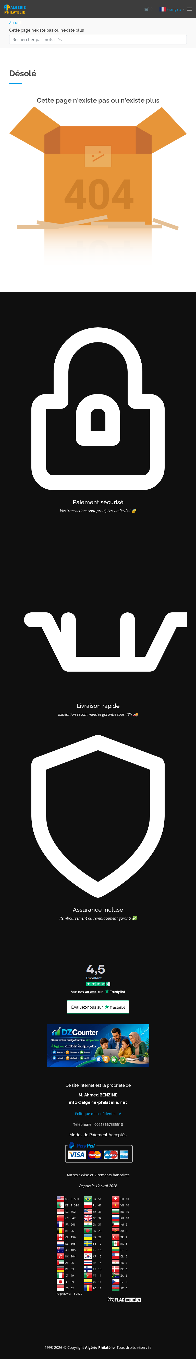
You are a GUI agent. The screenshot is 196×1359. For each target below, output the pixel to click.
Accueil (15, 22)
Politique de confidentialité (98, 1113)
